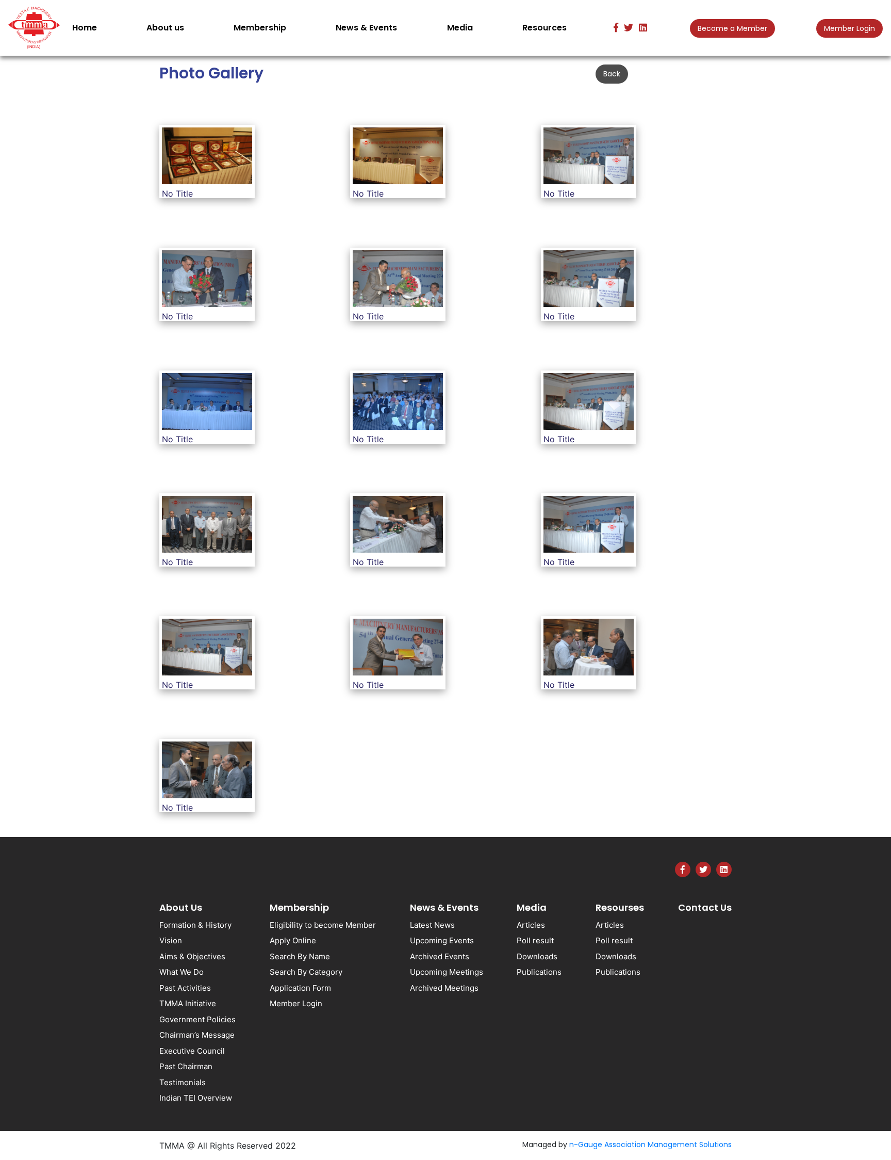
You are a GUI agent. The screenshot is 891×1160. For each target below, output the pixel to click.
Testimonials (182, 1082)
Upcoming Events (442, 940)
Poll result (535, 940)
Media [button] (460, 28)
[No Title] (207, 157)
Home (86, 27)
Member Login (849, 28)
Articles (531, 925)
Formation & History (195, 925)
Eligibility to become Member (323, 925)
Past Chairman (185, 1066)
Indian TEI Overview (195, 1098)
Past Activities (185, 988)
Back (611, 74)
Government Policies (197, 1019)
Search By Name (300, 956)
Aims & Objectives (192, 956)
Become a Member (732, 28)
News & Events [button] (366, 28)
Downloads (537, 956)
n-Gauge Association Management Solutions (650, 1144)
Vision (170, 940)
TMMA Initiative (187, 1003)
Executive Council (192, 1051)
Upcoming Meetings (446, 972)
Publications (539, 972)
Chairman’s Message (197, 1035)
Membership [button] (260, 28)
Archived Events (439, 956)
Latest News (432, 925)
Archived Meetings (444, 988)
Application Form (300, 988)
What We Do (181, 972)
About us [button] (165, 28)
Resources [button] (544, 28)
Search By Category (306, 972)
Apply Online (293, 940)
